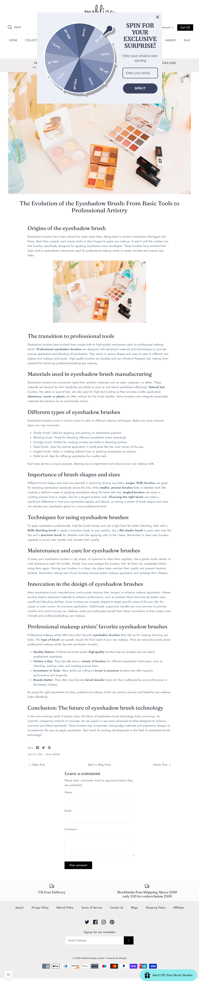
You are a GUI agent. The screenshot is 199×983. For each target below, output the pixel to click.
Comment (71, 829)
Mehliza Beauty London (93, 958)
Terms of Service (91, 907)
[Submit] (129, 940)
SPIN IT (140, 88)
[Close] (157, 17)
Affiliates (178, 907)
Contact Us (116, 907)
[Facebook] (95, 922)
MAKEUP (170, 40)
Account (166, 27)
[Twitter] (87, 922)
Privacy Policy (40, 907)
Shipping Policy (155, 907)
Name (68, 792)
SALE (187, 40)
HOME (13, 40)
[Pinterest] (112, 922)
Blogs (134, 907)
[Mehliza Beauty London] (99, 11)
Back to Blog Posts (99, 765)
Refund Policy (65, 907)
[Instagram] (103, 922)
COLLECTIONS (34, 40)
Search (19, 907)
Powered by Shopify (116, 958)
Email (68, 811)
